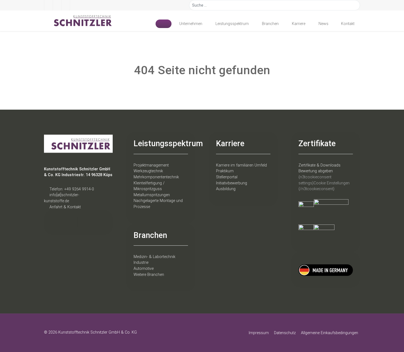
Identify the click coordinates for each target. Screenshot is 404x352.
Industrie (141, 262)
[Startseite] (163, 24)
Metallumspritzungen (152, 195)
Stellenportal (226, 177)
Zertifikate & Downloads (319, 165)
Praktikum (225, 171)
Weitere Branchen (149, 274)
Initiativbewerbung (231, 183)
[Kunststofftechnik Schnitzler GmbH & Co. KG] (78, 20)
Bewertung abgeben (315, 171)
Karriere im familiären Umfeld (241, 165)
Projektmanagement (151, 165)
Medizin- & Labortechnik (154, 256)
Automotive (144, 268)
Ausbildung (226, 189)
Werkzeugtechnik (148, 171)
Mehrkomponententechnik (156, 177)
